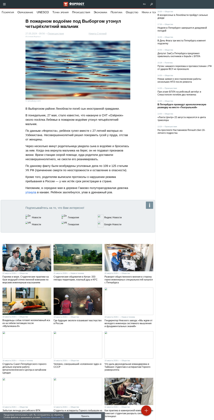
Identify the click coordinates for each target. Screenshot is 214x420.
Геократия (8, 12)
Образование (25, 12)
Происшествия (81, 12)
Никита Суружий (98, 33)
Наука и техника (151, 12)
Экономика (100, 12)
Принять (85, 416)
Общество (132, 12)
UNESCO (43, 12)
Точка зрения (60, 12)
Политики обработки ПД (52, 417)
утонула (30, 192)
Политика (116, 12)
